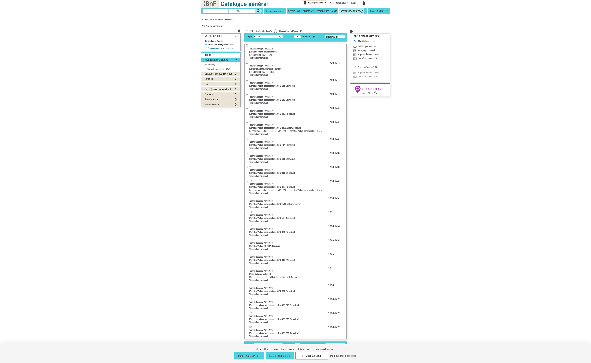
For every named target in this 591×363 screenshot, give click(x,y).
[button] (230, 11)
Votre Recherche (214, 36)
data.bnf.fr (366, 93)
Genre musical (211, 99)
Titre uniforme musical (218, 69)
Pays (207, 84)
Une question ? (342, 2)
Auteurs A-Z (294, 11)
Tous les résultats (365, 67)
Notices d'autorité (350, 11)
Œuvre (210, 64)
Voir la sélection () (264, 31)
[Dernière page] (314, 37)
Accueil (205, 19)
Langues (209, 78)
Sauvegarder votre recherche (221, 48)
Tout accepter (249, 355)
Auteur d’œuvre (212, 104)
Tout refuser (279, 355)
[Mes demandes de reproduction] (364, 3)
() (290, 31)
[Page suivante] (309, 37)
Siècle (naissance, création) (218, 89)
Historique (354, 2)
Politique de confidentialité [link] (343, 355)
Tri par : (250, 36)
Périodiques (323, 11)
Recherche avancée (275, 10)
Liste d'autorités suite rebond (222, 19)
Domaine (209, 94)
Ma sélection (363, 41)
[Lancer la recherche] (258, 11)
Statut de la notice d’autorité (218, 73)
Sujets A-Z (308, 11)
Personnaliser (312, 355)
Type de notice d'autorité (216, 59)
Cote (334, 11)
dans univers (377, 11)
